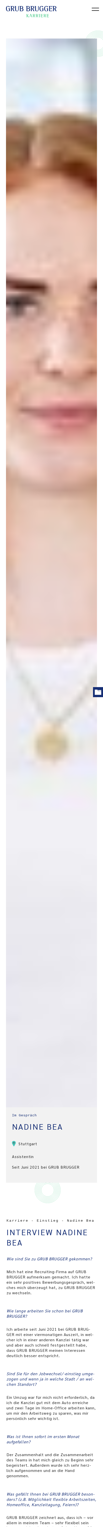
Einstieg (48, 1221)
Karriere (17, 1221)
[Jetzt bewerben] (98, 692)
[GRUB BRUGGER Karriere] (43, 14)
